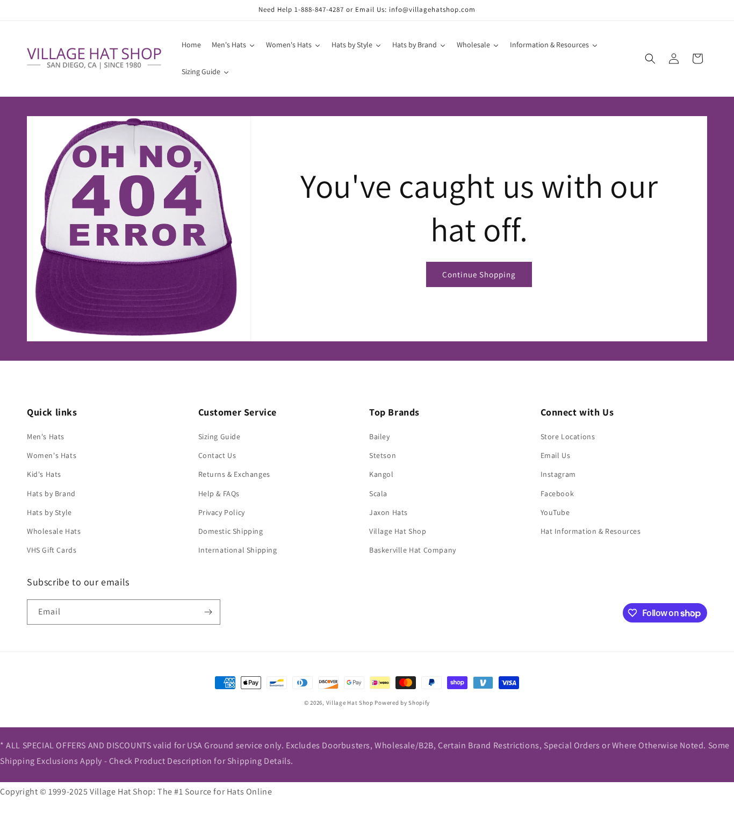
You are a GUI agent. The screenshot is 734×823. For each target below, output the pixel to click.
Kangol (381, 474)
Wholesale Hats (54, 531)
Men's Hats (45, 436)
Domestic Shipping (230, 531)
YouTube (555, 512)
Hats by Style (49, 512)
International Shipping (237, 550)
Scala (378, 493)
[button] (650, 58)
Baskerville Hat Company (412, 550)
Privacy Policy (221, 512)
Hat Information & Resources (591, 531)
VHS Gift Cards (51, 550)
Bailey (379, 436)
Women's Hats (51, 455)
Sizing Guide (219, 436)
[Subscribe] (208, 612)
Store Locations (568, 436)
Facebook (557, 493)
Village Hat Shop (398, 531)
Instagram (558, 474)
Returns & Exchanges (234, 474)
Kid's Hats (44, 474)
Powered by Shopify (402, 702)
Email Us (556, 455)
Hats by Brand (51, 493)
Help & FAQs (219, 493)
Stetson (382, 455)
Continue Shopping (479, 274)
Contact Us (217, 455)
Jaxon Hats (388, 512)
